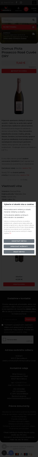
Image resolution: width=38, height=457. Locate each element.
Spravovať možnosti (19, 246)
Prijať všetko (19, 252)
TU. (10, 233)
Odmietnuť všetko (19, 241)
